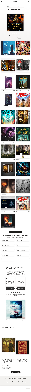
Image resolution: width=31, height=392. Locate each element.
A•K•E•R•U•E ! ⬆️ (19, 107)
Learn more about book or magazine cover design (15, 320)
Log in (29, 1)
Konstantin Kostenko (19, 176)
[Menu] (1, 1)
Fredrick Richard (4, 73)
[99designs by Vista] (15, 1)
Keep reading (4, 362)
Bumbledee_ (8, 319)
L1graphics (3, 142)
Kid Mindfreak (22, 31)
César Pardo (3, 211)
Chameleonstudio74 (19, 159)
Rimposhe (3, 90)
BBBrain (3, 176)
